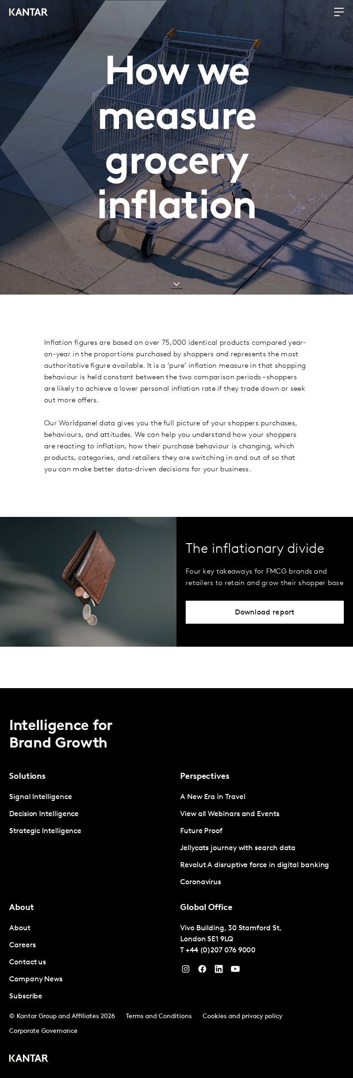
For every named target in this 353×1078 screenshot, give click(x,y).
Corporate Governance (43, 1031)
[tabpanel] (91, 814)
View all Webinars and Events (229, 814)
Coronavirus (200, 882)
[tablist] (176, 883)
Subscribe (25, 996)
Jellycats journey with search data (238, 848)
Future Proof (201, 831)
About (19, 928)
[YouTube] (218, 971)
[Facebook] (202, 971)
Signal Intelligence (40, 797)
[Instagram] (185, 971)
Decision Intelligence (44, 814)
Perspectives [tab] (204, 777)
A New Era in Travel (212, 797)
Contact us (27, 962)
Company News (36, 979)
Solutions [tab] (27, 777)
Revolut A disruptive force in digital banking (254, 865)
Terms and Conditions (159, 1016)
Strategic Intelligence (45, 831)
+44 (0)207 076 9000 (221, 950)
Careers (22, 945)
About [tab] (21, 908)
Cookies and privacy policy (242, 1016)
